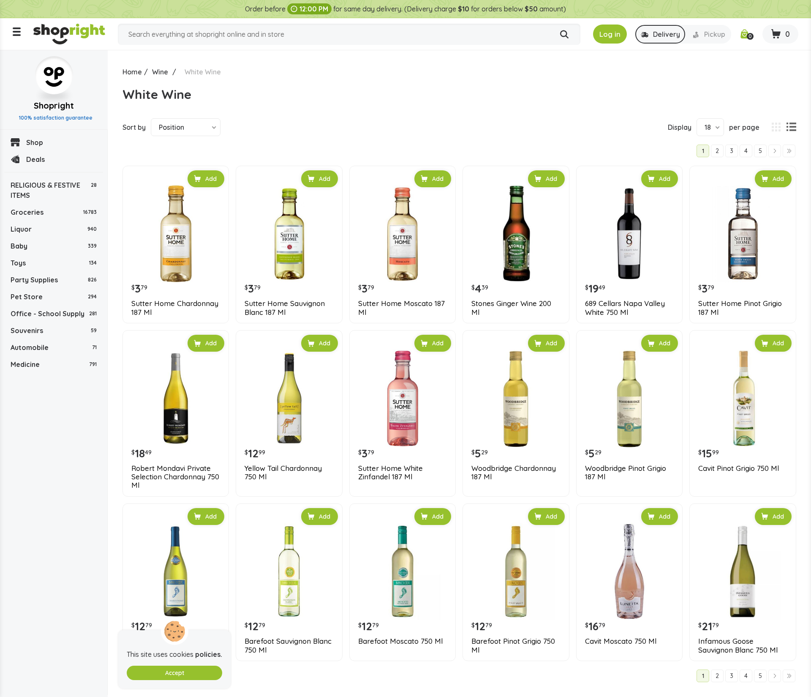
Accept (174, 673)
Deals (35, 159)
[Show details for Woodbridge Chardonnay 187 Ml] (515, 398)
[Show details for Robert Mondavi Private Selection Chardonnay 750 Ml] (175, 398)
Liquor (54, 229)
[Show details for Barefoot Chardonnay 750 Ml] (175, 571)
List (791, 127)
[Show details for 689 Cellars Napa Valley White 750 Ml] (629, 233)
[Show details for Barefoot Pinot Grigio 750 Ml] (515, 571)
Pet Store (54, 296)
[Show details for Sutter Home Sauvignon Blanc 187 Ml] (288, 233)
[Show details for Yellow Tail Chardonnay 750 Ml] (288, 398)
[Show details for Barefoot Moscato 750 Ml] (402, 571)
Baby (54, 246)
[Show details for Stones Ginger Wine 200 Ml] (515, 233)
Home (132, 72)
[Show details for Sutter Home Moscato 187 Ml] (402, 233)
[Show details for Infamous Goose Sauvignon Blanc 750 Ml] (742, 571)
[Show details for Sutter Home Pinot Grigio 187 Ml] (742, 233)
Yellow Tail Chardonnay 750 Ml (283, 472)
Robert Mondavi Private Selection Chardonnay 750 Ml (175, 477)
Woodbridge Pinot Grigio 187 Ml (625, 472)
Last (789, 151)
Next (774, 151)
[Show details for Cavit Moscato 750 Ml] (629, 571)
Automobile (54, 347)
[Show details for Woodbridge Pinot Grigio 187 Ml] (629, 398)
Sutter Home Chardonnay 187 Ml (174, 307)
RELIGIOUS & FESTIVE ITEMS (54, 190)
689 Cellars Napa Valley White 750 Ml (625, 307)
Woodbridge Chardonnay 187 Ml (513, 472)
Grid (776, 127)
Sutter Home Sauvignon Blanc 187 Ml (285, 307)
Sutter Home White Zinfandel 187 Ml (390, 472)
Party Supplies (54, 280)
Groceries (54, 212)
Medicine (54, 364)
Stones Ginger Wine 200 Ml (511, 307)
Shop (34, 142)
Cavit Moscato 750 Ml (620, 641)
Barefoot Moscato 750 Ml (400, 641)
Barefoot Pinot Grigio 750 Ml (513, 645)
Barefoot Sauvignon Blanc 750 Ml (288, 645)
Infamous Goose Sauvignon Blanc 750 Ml (738, 645)
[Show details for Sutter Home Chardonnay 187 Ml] (175, 233)
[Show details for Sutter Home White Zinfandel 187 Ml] (402, 398)
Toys (54, 263)
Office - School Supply (54, 313)
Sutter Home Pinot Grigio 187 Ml (740, 307)
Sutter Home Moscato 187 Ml (401, 307)
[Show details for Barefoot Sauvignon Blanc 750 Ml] (288, 571)
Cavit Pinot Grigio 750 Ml (738, 468)
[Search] (564, 34)
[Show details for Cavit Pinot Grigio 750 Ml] (742, 398)
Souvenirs (54, 330)
